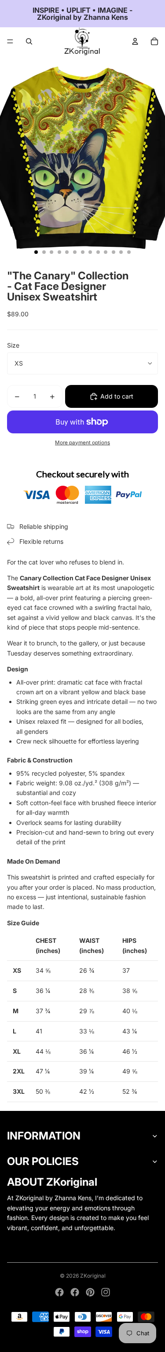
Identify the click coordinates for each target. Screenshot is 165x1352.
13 (128, 252)
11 (113, 252)
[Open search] (29, 41)
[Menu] (10, 41)
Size (13, 345)
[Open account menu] (135, 41)
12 (121, 252)
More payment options (82, 443)
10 (105, 252)
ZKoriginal (93, 1275)
